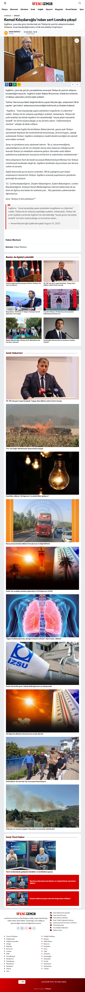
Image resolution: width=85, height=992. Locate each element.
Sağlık (40, 9)
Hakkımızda (10, 939)
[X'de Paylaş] (10, 84)
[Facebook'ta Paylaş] (6, 84)
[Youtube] (30, 928)
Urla (7, 971)
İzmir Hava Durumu (59, 915)
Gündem (24, 9)
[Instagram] (26, 928)
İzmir (33, 9)
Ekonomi (14, 9)
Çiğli (45, 951)
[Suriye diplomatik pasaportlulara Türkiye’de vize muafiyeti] (24, 271)
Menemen (47, 964)
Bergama (47, 946)
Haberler (7, 16)
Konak (46, 961)
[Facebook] (18, 928)
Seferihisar (47, 966)
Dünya (5, 9)
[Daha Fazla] (19, 84)
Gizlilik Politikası (49, 936)
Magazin (59, 9)
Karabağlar (48, 956)
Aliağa (8, 944)
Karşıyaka (47, 959)
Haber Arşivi (57, 930)
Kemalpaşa (10, 961)
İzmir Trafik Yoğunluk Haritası (63, 920)
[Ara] (80, 3)
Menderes (10, 964)
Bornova (9, 949)
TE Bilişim (48, 989)
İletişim (46, 939)
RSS (22, 982)
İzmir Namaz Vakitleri (60, 918)
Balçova (46, 944)
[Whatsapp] (34, 928)
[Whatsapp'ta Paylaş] (15, 84)
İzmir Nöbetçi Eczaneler (61, 913)
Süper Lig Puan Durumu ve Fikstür (65, 923)
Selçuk (8, 969)
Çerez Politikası (11, 936)
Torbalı (46, 969)
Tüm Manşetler (58, 925)
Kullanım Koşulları (12, 941)
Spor (82, 9)
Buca (45, 949)
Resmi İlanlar (71, 9)
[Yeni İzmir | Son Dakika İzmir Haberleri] (42, 3)
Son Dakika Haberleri (60, 928)
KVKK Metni (48, 941)
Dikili (8, 954)
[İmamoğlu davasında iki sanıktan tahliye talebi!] (61, 328)
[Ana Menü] (5, 3)
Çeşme (8, 951)
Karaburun (10, 959)
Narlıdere (9, 966)
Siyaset (49, 9)
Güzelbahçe (10, 956)
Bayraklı (9, 946)
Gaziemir (47, 954)
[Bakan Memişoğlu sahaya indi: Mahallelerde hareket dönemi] (24, 328)
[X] (22, 928)
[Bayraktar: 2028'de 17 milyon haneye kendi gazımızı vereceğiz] (24, 300)
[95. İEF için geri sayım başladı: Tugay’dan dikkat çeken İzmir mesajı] (61, 271)
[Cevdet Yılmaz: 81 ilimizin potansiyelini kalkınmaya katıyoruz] (61, 300)
